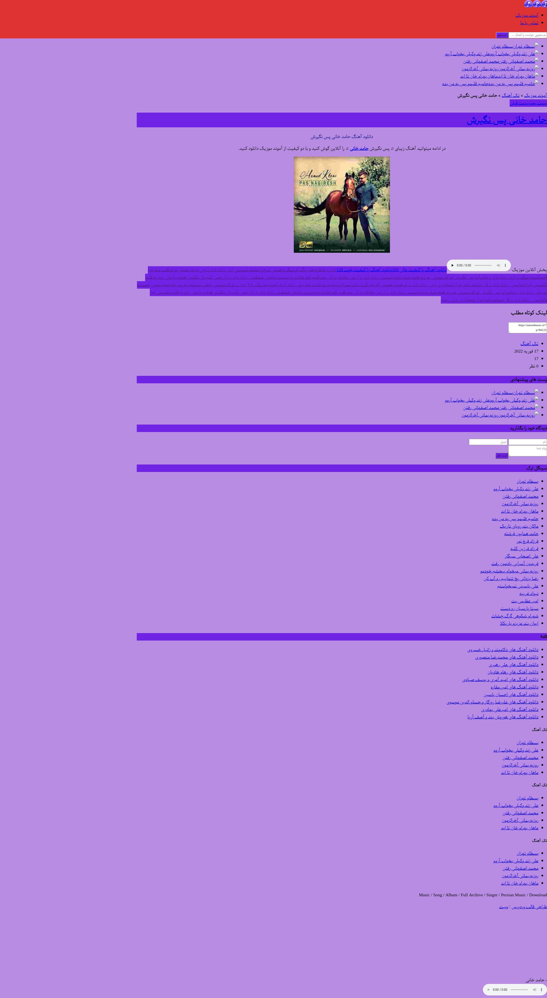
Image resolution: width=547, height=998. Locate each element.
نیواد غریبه (528, 593)
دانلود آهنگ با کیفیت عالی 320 (419, 270)
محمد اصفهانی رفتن (520, 496)
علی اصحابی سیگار (521, 556)
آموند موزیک (527, 15)
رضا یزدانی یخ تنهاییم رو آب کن (511, 578)
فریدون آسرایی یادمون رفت (514, 563)
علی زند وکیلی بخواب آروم (515, 489)
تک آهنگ (511, 95)
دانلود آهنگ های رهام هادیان (513, 672)
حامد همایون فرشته (521, 534)
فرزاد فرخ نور (527, 541)
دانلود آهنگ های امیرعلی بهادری (509, 709)
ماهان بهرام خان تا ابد (519, 511)
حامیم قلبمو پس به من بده (515, 519)
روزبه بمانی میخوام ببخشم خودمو (509, 571)
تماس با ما (529, 23)
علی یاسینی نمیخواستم (517, 586)
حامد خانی (359, 148)
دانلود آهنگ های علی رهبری (513, 665)
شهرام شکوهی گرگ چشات (514, 616)
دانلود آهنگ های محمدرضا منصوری (506, 657)
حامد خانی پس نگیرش (507, 120)
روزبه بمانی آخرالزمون (520, 504)
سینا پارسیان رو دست (519, 608)
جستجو (502, 35)
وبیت (503, 907)
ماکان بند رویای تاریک (519, 526)
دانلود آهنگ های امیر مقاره (514, 687)
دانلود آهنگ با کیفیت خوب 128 (364, 270)
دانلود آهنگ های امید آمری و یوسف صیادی (500, 679)
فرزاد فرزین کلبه (524, 549)
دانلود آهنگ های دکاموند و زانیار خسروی (502, 650)
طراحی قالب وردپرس (529, 907)
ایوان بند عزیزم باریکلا (519, 623)
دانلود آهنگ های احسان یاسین (511, 694)
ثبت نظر (502, 455)
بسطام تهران (527, 481)
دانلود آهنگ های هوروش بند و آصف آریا (503, 717)
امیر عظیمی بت (524, 601)
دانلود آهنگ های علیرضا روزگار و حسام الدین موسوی (492, 702)
